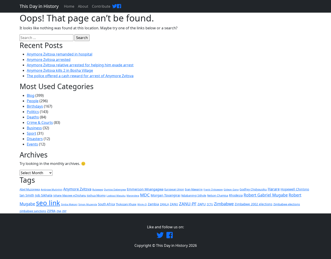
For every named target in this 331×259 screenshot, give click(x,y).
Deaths (33, 117)
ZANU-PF (188, 204)
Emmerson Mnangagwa (145, 189)
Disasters (35, 138)
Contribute (101, 6)
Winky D (142, 204)
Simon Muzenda (87, 204)
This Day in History (39, 6)
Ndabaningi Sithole (193, 195)
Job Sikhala (43, 195)
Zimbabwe (224, 203)
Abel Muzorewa (30, 189)
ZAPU (201, 204)
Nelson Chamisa (217, 195)
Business (34, 127)
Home (69, 6)
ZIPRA (51, 211)
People (33, 100)
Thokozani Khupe (126, 204)
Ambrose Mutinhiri (51, 189)
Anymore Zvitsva (77, 189)
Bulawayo (97, 189)
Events (32, 144)
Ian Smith (27, 195)
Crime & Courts (40, 122)
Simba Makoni (69, 204)
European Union (174, 189)
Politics (33, 111)
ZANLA (164, 204)
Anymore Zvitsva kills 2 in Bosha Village (60, 70)
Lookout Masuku (116, 195)
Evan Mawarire (194, 189)
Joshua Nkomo (96, 195)
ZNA (59, 211)
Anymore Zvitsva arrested (48, 59)
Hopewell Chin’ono (295, 189)
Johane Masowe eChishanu (69, 195)
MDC (145, 195)
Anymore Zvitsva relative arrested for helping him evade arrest (80, 64)
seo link (48, 202)
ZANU (174, 204)
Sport (31, 133)
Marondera (133, 195)
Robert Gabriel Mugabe (266, 195)
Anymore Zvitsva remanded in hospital (59, 54)
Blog (30, 95)
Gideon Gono (231, 189)
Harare (274, 189)
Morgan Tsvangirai (165, 195)
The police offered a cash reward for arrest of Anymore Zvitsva (80, 75)
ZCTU (210, 204)
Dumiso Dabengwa (115, 189)
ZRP (64, 211)
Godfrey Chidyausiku (253, 189)
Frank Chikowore (213, 189)
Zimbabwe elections (286, 204)
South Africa (106, 204)
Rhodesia (236, 195)
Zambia (153, 204)
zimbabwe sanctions (33, 211)
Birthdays (35, 106)
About (83, 6)
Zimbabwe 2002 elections (253, 204)
